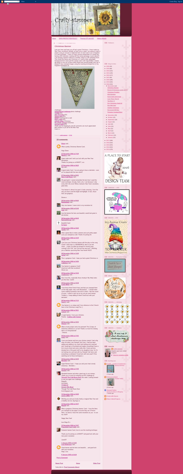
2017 (108, 140)
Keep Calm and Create (114, 96)
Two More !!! (111, 101)
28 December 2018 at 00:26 (70, 200)
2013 (108, 149)
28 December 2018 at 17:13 (70, 300)
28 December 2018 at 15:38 (70, 283)
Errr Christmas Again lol (114, 103)
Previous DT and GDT (87, 38)
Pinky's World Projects (113, 399)
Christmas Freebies (113, 92)
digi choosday (59, 115)
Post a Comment (62, 457)
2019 (108, 82)
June (109, 126)
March (110, 133)
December (111, 86)
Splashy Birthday (119, 365)
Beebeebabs (65, 202)
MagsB (63, 405)
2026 (108, 66)
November (111, 115)
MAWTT (57, 118)
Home (54, 38)
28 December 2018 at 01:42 (70, 208)
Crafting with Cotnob (74, 317)
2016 (108, 142)
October (110, 117)
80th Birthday (111, 94)
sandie (63, 230)
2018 (108, 84)
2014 (108, 147)
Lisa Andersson (66, 444)
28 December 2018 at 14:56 (70, 261)
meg (62, 210)
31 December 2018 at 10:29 (70, 394)
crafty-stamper (118, 349)
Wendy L (64, 155)
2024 (108, 70)
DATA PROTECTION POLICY (68, 38)
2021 (108, 77)
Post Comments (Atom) (71, 467)
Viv (62, 167)
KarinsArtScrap (66, 220)
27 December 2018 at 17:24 (70, 154)
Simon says (58, 116)
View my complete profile (120, 355)
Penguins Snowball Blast (114, 112)
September (111, 119)
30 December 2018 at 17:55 (70, 369)
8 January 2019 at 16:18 (69, 455)
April (109, 130)
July (109, 124)
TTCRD (57, 113)
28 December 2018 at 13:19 (70, 238)
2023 (108, 73)
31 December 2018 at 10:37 (70, 404)
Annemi (64, 370)
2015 (108, 145)
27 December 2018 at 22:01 (70, 175)
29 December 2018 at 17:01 (70, 336)
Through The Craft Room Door (71, 377)
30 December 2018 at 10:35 (70, 359)
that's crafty (58, 119)
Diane (63, 143)
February (111, 135)
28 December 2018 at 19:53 (70, 322)
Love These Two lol (113, 99)
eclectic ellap (59, 121)
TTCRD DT (64, 385)
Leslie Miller (65, 284)
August (110, 122)
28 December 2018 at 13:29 (70, 253)
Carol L (63, 302)
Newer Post (59, 463)
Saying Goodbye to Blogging (115, 391)
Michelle (64, 360)
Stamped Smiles (111, 390)
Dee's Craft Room (67, 177)
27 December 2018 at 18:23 (70, 165)
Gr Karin (64, 225)
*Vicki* (63, 239)
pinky (63, 337)
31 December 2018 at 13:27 (70, 425)
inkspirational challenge (62, 111)
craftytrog (64, 263)
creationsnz (65, 275)
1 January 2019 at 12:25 (69, 443)
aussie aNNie (65, 396)
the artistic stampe (61, 122)
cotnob (63, 312)
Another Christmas (113, 107)
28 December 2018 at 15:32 (70, 273)
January (110, 137)
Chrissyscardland (112, 377)
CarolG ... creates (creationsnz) (116, 364)
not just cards (59, 124)
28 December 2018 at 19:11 (70, 310)
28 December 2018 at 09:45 (70, 218)
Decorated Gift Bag (113, 110)
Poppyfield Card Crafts (68, 427)
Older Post (96, 463)
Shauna (63, 323)
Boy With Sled (111, 105)
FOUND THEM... (119, 378)
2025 (108, 68)
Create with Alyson (112, 396)
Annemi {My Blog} (67, 387)
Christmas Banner (113, 87)
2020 (108, 79)
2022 (108, 75)
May (109, 128)
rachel (63, 255)
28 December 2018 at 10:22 (70, 228)
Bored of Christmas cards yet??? (117, 90)
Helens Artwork (101, 38)
